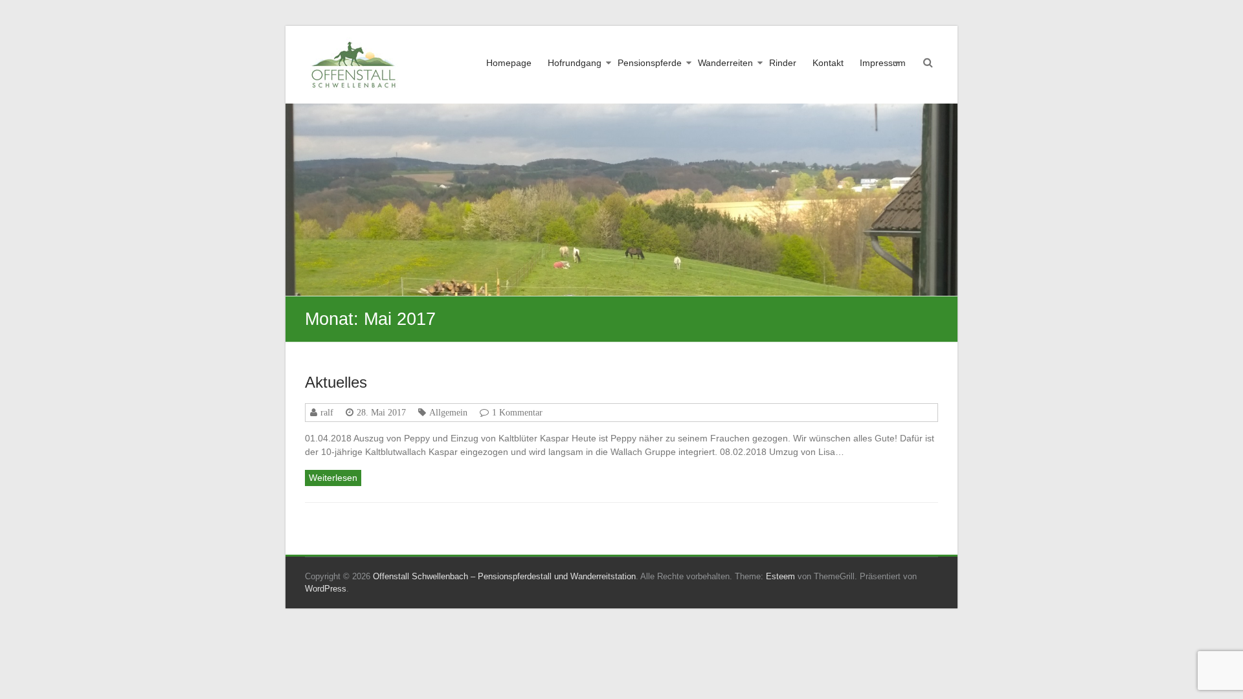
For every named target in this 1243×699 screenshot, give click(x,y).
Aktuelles (336, 382)
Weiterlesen (333, 477)
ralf (326, 412)
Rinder (782, 63)
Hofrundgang (574, 63)
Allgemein (448, 412)
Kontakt (828, 63)
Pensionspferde (650, 63)
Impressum (883, 63)
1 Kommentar (517, 412)
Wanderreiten (725, 63)
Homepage (509, 63)
